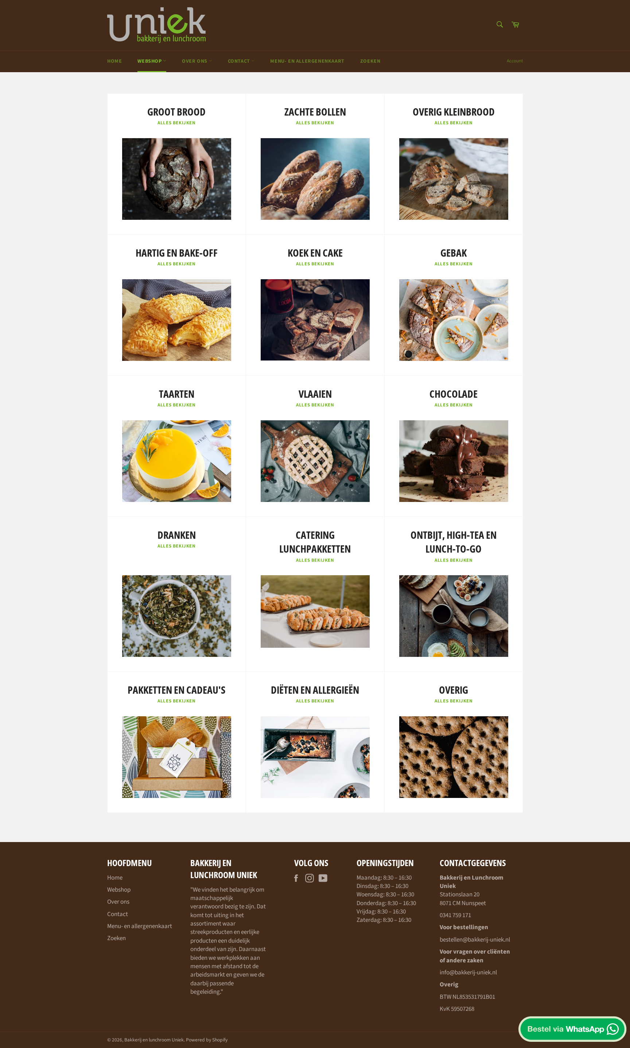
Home (114, 61)
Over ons (195, 61)
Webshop (150, 61)
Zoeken (370, 61)
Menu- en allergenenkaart (307, 61)
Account (515, 61)
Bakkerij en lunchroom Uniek (154, 1039)
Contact (240, 61)
